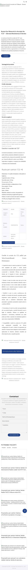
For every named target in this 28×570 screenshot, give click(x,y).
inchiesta (6, 55)
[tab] (14, 62)
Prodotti (4, 447)
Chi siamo (14, 447)
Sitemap (14, 568)
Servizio (9, 447)
